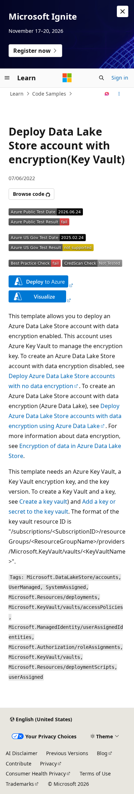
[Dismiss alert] (122, 11)
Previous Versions (67, 753)
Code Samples (49, 93)
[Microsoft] (67, 77)
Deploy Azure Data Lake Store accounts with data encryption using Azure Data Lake (65, 416)
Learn (17, 93)
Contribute (18, 763)
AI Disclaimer (22, 753)
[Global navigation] (7, 77)
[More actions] (119, 94)
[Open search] (101, 77)
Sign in (119, 77)
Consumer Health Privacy (36, 773)
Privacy (48, 763)
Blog (102, 753)
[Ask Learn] (107, 94)
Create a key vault (43, 501)
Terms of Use (95, 773)
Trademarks (20, 783)
